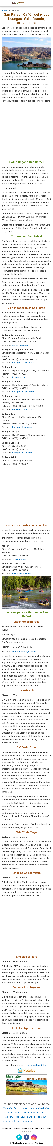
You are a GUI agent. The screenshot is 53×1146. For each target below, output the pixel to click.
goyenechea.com (20, 345)
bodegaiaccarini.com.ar (24, 409)
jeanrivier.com (19, 377)
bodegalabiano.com (22, 453)
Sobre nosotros (11, 1128)
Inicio (4, 10)
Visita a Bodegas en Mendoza (17, 1121)
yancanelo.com (19, 559)
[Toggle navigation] (5, 3)
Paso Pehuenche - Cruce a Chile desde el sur (24, 1117)
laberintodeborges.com (24, 651)
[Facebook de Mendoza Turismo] (26, 1137)
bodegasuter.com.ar (22, 427)
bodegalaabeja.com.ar (23, 391)
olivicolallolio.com (21, 573)
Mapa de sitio (29, 1128)
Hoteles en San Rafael (36, 1065)
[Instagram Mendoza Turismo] (34, 1137)
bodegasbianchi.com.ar (24, 362)
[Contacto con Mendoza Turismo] (19, 1137)
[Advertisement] (26, 131)
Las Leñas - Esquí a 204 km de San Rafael (23, 1112)
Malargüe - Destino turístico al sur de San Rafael (26, 1108)
